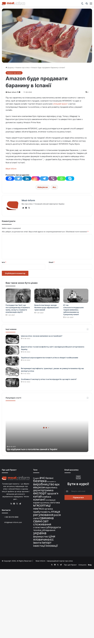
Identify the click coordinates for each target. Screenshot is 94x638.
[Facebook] (10, 178)
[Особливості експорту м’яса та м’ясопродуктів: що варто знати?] (12, 382)
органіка (48, 509)
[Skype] (70, 178)
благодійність (51, 481)
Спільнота (82, 565)
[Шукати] (86, 4)
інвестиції (39, 545)
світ (45, 521)
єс (55, 187)
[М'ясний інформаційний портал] (13, 3)
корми (36, 502)
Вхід (90, 565)
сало (36, 518)
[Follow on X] (18, 92)
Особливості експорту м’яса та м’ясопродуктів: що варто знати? (49, 379)
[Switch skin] (82, 4)
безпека (40, 481)
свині (37, 521)
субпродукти (53, 527)
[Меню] (91, 4)
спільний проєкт (60, 104)
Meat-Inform (12, 92)
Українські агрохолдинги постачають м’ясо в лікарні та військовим (49, 358)
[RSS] (11, 503)
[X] (29, 207)
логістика (55, 502)
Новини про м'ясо (22, 67)
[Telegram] (44, 178)
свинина (46, 518)
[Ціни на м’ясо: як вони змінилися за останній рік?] (12, 339)
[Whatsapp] (61, 178)
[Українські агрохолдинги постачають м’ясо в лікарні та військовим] (12, 361)
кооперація (50, 500)
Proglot (36, 478)
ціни (52, 536)
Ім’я (4, 262)
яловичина (41, 539)
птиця (55, 511)
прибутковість (42, 511)
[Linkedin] (27, 178)
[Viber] (52, 178)
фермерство (40, 536)
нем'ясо (38, 508)
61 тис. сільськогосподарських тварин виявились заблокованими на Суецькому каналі (73, 309)
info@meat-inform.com (13, 522)
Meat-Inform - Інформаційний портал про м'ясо (54, 561)
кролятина (45, 503)
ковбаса (46, 496)
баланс (50, 478)
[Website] (23, 207)
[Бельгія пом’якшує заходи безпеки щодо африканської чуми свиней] (46, 296)
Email (51, 262)
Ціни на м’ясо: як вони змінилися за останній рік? (41, 336)
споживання (42, 524)
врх (57, 484)
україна (39, 533)
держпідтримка (43, 490)
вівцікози (43, 187)
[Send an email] (19, 92)
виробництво (43, 484)
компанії (39, 499)
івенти (37, 542)
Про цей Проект (70, 565)
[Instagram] (35, 178)
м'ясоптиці (42, 505)
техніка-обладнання (44, 530)
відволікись (51, 487)
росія (57, 514)
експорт (40, 493)
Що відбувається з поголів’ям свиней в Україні (32, 449)
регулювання (43, 515)
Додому (10, 67)
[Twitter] (18, 178)
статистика (39, 527)
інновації (52, 545)
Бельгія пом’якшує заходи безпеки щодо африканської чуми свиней (46, 307)
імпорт (47, 542)
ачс (42, 478)
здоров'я (52, 493)
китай (37, 496)
